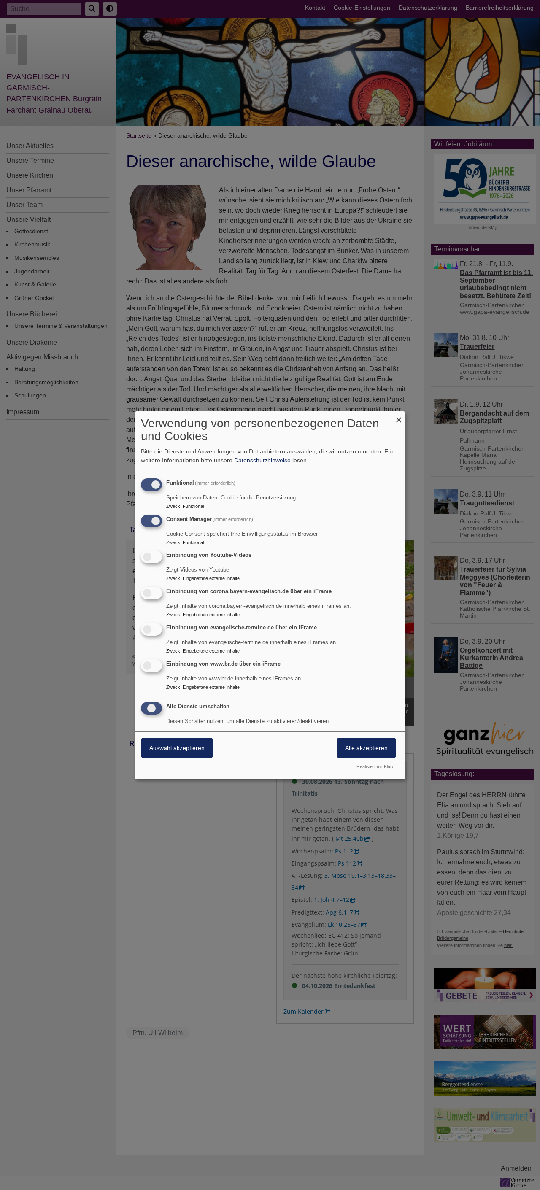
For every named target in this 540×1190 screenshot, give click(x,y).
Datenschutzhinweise (262, 460)
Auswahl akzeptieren (177, 748)
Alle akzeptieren (366, 748)
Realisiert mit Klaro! (376, 766)
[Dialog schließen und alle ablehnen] (398, 416)
